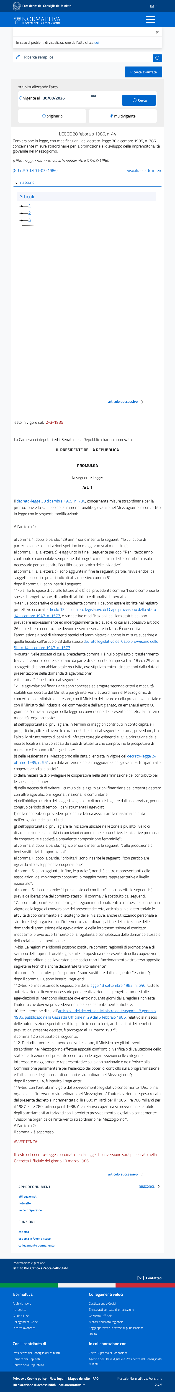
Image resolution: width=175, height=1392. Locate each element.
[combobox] (87, 57)
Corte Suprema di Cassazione (108, 1352)
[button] (93, 97)
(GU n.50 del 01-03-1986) (35, 170)
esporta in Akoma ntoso (34, 1238)
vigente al (32, 98)
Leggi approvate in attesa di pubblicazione (116, 1327)
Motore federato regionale (106, 1321)
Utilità (93, 1333)
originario (54, 116)
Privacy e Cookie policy (30, 1378)
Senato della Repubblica (28, 1364)
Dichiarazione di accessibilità (35, 1384)
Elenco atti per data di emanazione (111, 1309)
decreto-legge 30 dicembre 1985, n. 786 (51, 501)
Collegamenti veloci (25, 1321)
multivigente (125, 116)
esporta (23, 1231)
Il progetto (19, 1309)
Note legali (57, 1378)
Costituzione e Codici (102, 1303)
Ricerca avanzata (143, 72)
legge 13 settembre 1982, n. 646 (117, 985)
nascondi (27, 182)
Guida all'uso (21, 1315)
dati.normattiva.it (72, 1384)
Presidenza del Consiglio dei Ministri (36, 1352)
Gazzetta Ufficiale (100, 1315)
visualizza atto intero (144, 170)
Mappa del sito (79, 1378)
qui (96, 42)
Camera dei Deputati (26, 1358)
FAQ (96, 1378)
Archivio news (22, 1303)
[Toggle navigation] (150, 19)
